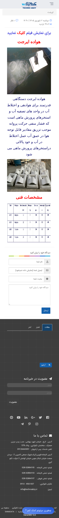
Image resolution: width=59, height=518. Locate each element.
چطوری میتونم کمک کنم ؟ (38, 510)
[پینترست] (29, 424)
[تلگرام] (22, 424)
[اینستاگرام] (37, 424)
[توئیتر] (40, 417)
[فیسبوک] (48, 417)
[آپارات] (11, 417)
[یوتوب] (19, 417)
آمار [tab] (29, 327)
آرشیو (43, 364)
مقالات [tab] (47, 327)
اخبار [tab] (38, 327)
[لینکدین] (26, 417)
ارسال (46, 310)
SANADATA (9, 512)
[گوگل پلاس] (33, 417)
